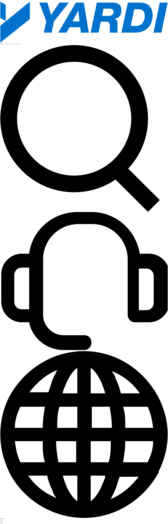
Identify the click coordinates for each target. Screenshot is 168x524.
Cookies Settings (129, 522)
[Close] (167, 522)
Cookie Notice (89, 522)
